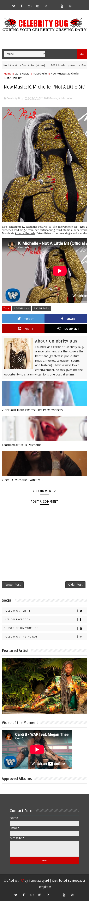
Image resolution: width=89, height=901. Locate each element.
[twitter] (14, 6)
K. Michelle (40, 73)
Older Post (75, 584)
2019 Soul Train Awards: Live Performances (32, 410)
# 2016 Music (22, 308)
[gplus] (30, 6)
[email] (54, 4)
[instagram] (38, 6)
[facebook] (22, 6)
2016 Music (22, 73)
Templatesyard (39, 880)
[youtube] (62, 6)
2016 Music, (51, 98)
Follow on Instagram (20, 636)
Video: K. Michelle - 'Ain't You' (22, 480)
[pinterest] (70, 6)
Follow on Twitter (18, 610)
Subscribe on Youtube (21, 628)
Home (7, 73)
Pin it (28, 329)
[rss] (46, 6)
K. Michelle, (65, 98)
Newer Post (13, 584)
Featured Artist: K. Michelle (21, 445)
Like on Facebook (17, 619)
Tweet (29, 319)
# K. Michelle (41, 308)
